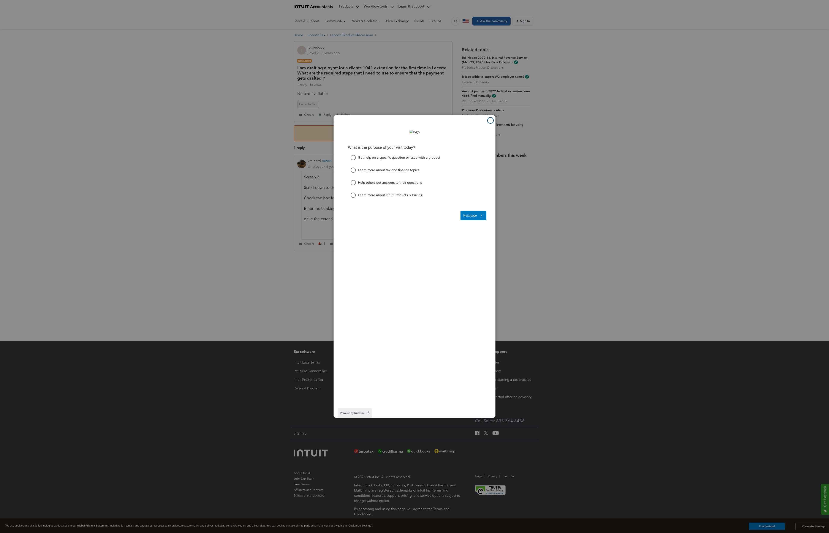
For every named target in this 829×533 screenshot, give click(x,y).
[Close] (490, 120)
